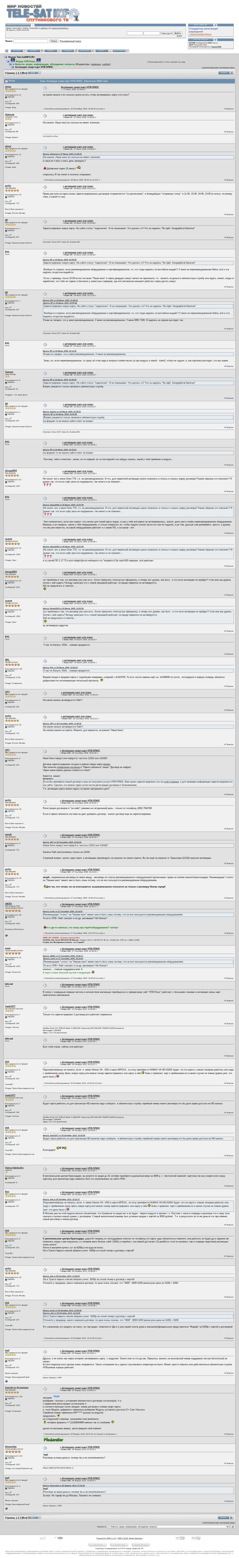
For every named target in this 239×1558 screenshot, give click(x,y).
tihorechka (10, 1446)
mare (7, 948)
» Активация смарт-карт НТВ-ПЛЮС (80, 750)
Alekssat (9, 114)
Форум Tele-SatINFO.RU (21, 57)
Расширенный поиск (70, 41)
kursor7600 (216, 47)
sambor (106, 64)
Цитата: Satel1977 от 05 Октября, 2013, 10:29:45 (64, 1135)
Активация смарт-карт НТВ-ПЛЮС (34, 67)
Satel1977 (10, 1006)
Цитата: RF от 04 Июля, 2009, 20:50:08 (59, 260)
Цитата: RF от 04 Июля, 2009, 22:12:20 (59, 351)
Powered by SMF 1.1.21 (106, 1538)
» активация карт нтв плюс (78, 115)
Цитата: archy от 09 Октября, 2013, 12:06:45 (62, 1310)
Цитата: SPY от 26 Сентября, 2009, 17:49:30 (62, 723)
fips (7, 1191)
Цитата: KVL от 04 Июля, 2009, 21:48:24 (60, 300)
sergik (8, 834)
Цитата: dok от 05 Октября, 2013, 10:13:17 (61, 1199)
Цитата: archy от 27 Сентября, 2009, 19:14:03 (63, 911)
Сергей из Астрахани (16, 1387)
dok (7, 1061)
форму (106, 764)
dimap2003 (11, 470)
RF (6, 220)
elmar (8, 86)
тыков (8, 539)
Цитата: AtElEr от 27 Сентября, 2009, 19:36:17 (63, 956)
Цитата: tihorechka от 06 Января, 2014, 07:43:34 (64, 1485)
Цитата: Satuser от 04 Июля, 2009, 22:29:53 (62, 412)
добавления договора (68, 767)
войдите (44, 28)
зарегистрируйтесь (60, 28)
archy (8, 185)
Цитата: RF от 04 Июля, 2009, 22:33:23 (59, 450)
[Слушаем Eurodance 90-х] (6, 936)
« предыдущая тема (210, 67)
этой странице (171, 781)
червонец (96, 64)
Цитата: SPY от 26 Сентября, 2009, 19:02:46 (62, 842)
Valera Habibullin (14, 1167)
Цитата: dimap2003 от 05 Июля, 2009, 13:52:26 (63, 608)
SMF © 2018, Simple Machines (130, 1538)
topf (7, 1350)
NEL (7, 659)
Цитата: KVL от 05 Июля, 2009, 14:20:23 (60, 667)
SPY (7, 692)
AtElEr (8, 903)
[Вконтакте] (6, 1382)
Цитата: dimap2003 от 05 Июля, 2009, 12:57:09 (63, 505)
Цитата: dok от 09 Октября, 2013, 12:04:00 (61, 1276)
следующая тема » (227, 67)
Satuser (9, 372)
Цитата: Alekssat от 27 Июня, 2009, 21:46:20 (62, 154)
